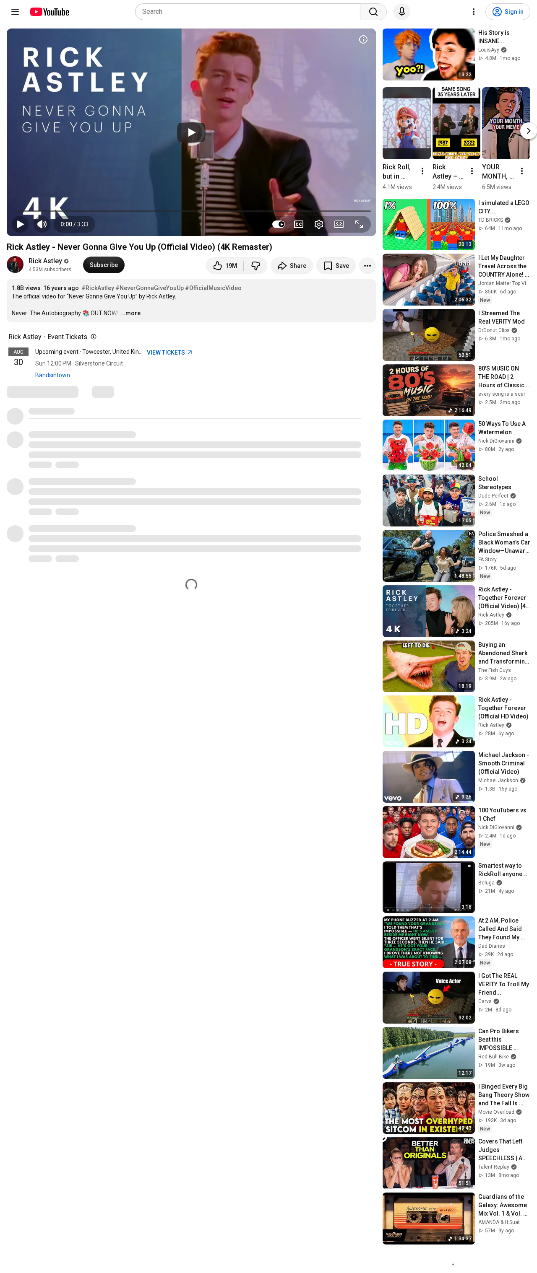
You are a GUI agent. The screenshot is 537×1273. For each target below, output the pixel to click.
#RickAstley (97, 288)
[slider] (191, 211)
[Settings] (474, 12)
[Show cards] (363, 39)
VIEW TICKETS (166, 352)
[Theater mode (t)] (339, 224)
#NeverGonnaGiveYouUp (149, 288)
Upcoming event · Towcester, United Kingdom (94, 351)
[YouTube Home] (49, 11)
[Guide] (15, 12)
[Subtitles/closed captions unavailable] (299, 224)
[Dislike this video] (255, 265)
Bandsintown (52, 375)
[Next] (528, 130)
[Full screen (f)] (359, 224)
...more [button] (130, 313)
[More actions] (367, 265)
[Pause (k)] (20, 224)
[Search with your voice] (402, 11)
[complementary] (91, 337)
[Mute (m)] (42, 224)
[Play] (191, 132)
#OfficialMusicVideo (213, 288)
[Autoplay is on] (278, 224)
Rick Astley (45, 261)
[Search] (373, 11)
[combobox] (250, 12)
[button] (74, 224)
